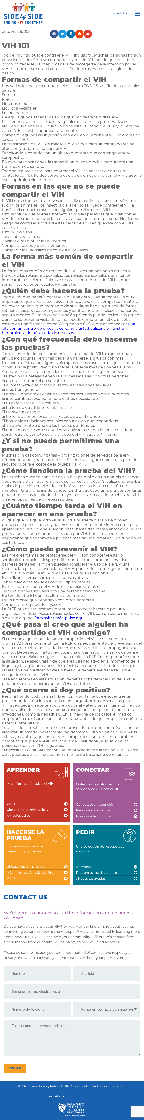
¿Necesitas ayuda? (91, 878)
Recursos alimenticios (93, 816)
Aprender (84, 867)
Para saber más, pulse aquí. (59, 618)
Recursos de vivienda (93, 810)
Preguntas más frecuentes (97, 872)
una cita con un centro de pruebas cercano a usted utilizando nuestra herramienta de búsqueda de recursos (68, 328)
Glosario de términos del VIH (29, 810)
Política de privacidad (108, 1086)
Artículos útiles (18, 815)
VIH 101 (12, 804)
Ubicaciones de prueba (25, 866)
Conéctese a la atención (95, 804)
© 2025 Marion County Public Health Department (52, 1086)
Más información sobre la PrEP (31, 872)
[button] (54, 34)
